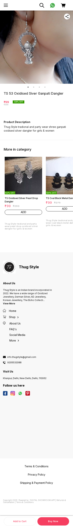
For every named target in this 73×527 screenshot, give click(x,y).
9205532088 (14, 362)
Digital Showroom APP (42, 500)
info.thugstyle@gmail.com (21, 357)
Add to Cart (19, 521)
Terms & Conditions (25, 502)
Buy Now (53, 521)
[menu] (6, 5)
